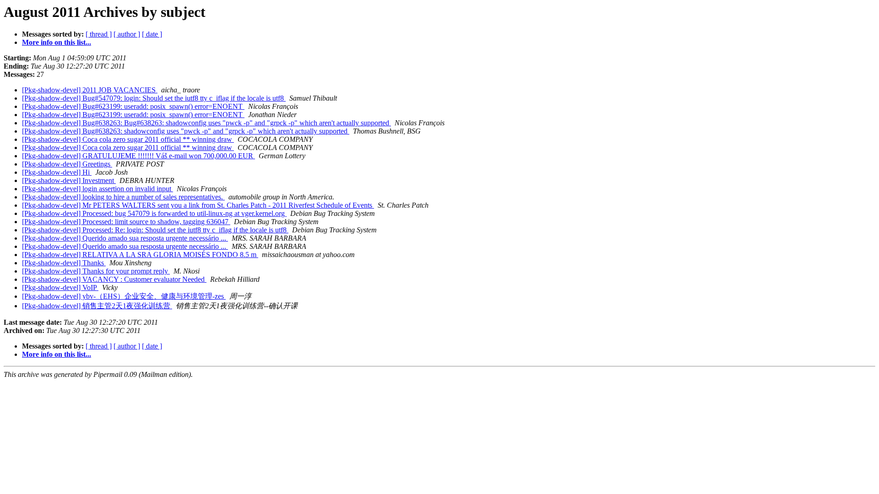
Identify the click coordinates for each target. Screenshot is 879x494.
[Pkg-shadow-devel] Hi (57, 172)
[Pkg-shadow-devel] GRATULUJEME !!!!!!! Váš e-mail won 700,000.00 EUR (138, 156)
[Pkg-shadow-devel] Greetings (67, 164)
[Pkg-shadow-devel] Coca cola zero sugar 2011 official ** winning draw (128, 139)
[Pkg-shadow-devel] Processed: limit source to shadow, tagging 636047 (126, 222)
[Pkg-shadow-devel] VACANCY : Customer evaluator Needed (114, 279)
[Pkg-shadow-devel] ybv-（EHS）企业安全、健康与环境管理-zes (124, 296)
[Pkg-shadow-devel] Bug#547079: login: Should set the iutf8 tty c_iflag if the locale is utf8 (154, 98)
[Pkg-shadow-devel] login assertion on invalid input (97, 189)
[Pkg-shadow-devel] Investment (69, 180)
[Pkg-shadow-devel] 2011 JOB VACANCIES (89, 90)
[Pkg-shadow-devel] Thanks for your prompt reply (96, 271)
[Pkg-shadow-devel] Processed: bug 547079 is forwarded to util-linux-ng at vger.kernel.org (154, 213)
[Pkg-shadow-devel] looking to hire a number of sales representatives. (123, 197)
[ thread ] (99, 34)
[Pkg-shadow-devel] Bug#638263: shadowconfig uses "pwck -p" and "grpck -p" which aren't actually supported (185, 131)
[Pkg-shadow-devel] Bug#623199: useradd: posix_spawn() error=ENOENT (133, 106)
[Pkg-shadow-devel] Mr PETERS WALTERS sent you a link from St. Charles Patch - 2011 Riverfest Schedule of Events (198, 205)
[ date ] (152, 34)
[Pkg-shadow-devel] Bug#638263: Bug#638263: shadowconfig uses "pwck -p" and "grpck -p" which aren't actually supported (206, 123)
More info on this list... (56, 42)
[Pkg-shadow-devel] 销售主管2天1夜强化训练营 (97, 306)
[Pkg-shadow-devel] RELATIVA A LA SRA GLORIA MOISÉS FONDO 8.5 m (140, 254)
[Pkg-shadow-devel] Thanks (64, 263)
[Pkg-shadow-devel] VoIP (60, 287)
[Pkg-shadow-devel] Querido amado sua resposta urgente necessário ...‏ (125, 238)
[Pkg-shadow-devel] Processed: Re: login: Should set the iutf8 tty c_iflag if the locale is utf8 (155, 230)
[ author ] (127, 34)
